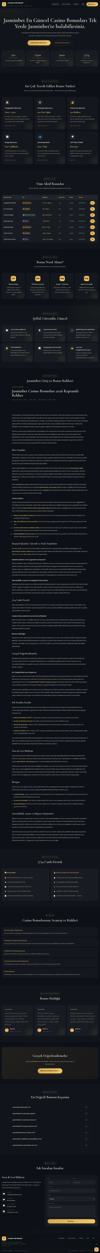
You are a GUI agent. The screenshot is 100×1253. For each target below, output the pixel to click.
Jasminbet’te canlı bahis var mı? (49, 1145)
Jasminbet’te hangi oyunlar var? (49, 1126)
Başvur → (73, 160)
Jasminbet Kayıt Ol (62, 43)
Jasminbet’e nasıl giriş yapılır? (49, 1113)
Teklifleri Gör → (10, 125)
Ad (48, 1178)
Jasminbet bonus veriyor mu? (49, 1133)
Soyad (73, 1178)
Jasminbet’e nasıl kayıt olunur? (49, 1120)
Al (92, 203)
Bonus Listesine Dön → (50, 1071)
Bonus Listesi (66, 4)
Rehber (76, 4)
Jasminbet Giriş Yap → (39, 43)
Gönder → (71, 1221)
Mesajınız (51, 1203)
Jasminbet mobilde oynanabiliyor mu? (49, 1139)
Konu (49, 1195)
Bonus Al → (92, 4)
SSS (83, 4)
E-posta (50, 1186)
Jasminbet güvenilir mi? (49, 1107)
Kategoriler (55, 4)
